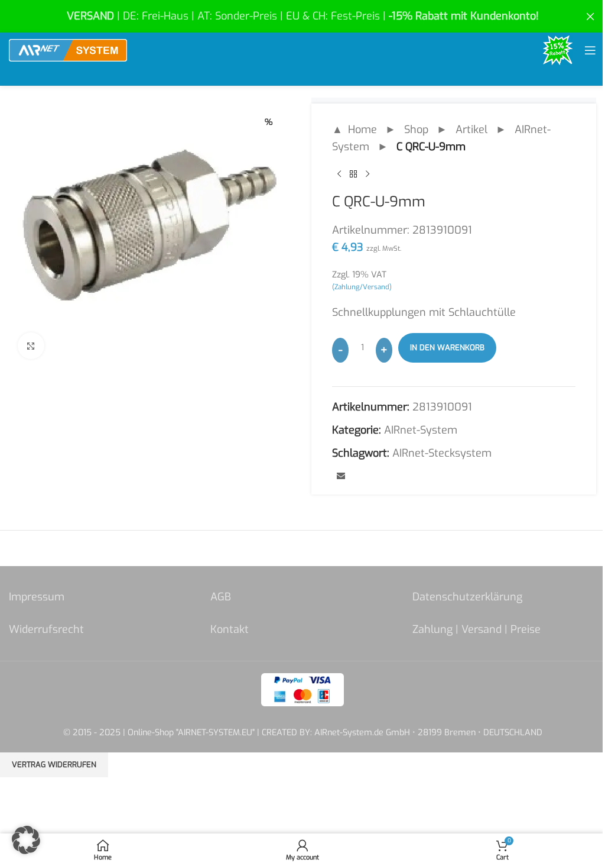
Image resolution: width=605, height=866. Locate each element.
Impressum (36, 597)
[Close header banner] (590, 16)
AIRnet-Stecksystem (442, 453)
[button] (26, 840)
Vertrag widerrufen (54, 765)
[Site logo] (68, 50)
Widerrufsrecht (46, 629)
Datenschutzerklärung (467, 597)
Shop (416, 129)
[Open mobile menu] (590, 50)
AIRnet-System (420, 430)
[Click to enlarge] (31, 345)
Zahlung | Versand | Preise (476, 629)
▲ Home (354, 129)
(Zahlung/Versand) (362, 287)
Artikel (471, 129)
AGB (220, 597)
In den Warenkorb (447, 347)
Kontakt (229, 629)
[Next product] (367, 174)
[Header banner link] (302, 16)
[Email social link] (341, 477)
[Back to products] (353, 174)
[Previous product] (339, 174)
